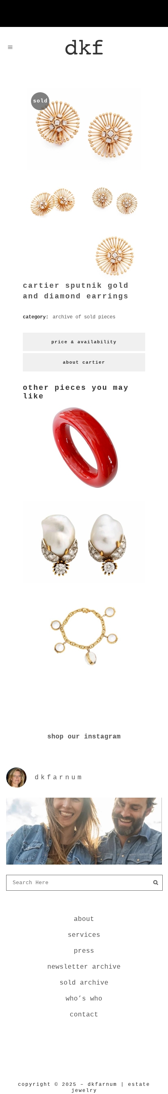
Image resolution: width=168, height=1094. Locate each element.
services (84, 935)
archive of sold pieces (84, 317)
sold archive (84, 983)
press (84, 951)
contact (84, 1014)
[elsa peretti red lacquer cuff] (84, 489)
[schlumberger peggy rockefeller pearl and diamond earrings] (84, 584)
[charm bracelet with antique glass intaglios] (84, 678)
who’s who (84, 999)
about (84, 919)
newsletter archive (84, 967)
